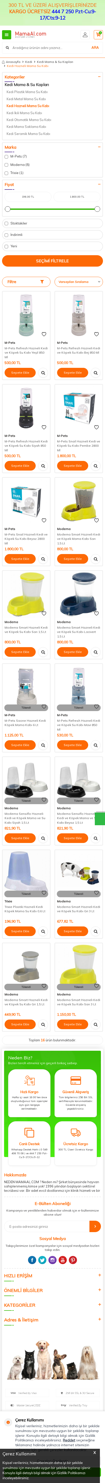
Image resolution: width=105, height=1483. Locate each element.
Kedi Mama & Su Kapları (55, 62)
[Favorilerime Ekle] (44, 334)
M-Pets (10, 342)
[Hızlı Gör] (43, 372)
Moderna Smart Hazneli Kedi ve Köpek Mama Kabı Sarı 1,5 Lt (78, 538)
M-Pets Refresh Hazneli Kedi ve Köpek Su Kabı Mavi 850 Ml (78, 725)
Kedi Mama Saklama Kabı (26, 127)
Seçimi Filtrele (52, 260)
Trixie (8, 901)
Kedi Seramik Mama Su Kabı (28, 134)
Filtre (11, 281)
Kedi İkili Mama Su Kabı (24, 113)
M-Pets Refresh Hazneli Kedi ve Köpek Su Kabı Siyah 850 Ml (26, 445)
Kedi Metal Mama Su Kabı (26, 99)
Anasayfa (13, 62)
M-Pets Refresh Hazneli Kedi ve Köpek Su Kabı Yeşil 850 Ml (26, 352)
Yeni (13, 246)
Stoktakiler (18, 223)
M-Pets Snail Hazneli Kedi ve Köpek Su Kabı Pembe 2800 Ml (78, 445)
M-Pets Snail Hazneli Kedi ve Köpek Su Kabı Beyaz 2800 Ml (26, 538)
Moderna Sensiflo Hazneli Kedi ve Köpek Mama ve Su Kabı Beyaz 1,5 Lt (77, 818)
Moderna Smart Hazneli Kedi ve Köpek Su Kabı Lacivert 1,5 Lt (78, 632)
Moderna (64, 529)
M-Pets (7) (18, 156)
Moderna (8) (20, 165)
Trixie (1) (16, 173)
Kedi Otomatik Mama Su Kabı (29, 120)
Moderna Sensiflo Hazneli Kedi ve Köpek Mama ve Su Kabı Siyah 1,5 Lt (25, 818)
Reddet (69, 1440)
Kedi (28, 62)
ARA (95, 47)
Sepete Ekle (20, 372)
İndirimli (16, 235)
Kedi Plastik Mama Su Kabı (27, 92)
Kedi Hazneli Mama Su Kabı (28, 106)
